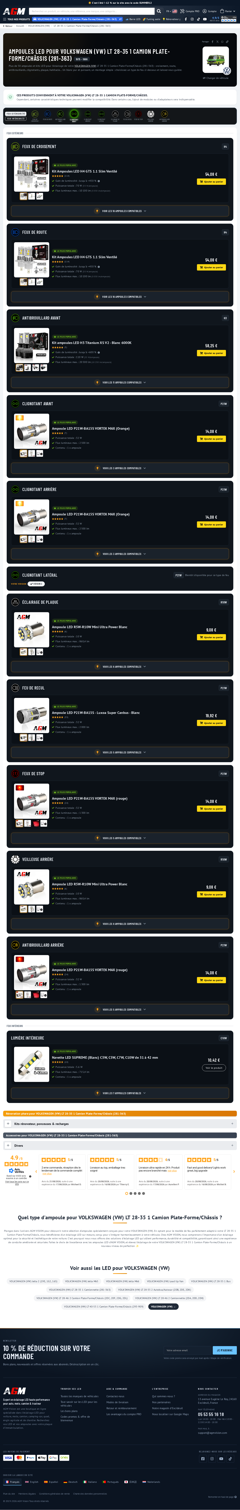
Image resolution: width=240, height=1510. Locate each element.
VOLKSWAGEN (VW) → (163, 1306)
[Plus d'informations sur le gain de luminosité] (99, 181)
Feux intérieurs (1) (15, 118)
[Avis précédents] (36, 1171)
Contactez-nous (115, 1396)
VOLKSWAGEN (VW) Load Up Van (165, 1281)
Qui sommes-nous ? (163, 1396)
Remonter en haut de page (221, 1496)
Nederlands (153, 1481)
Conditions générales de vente (54, 1493)
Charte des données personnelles (90, 1493)
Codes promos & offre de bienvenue (75, 1418)
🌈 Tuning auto (151, 19)
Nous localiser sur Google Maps (170, 1414)
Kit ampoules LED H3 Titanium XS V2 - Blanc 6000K (91, 342)
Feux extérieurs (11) (16, 113)
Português (113, 1481)
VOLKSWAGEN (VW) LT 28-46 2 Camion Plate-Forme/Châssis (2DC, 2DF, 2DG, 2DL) (82, 1298)
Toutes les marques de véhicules (79, 1396)
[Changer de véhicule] (120, 19)
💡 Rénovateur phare (174, 19)
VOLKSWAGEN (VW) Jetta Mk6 (122, 1281)
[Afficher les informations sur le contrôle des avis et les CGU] (30, 1176)
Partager (205, 41)
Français (15, 1481)
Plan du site (9, 1493)
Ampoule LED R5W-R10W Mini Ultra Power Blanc (90, 627)
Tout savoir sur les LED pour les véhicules (79, 1403)
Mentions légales (27, 1493)
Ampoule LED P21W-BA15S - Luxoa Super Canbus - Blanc (96, 712)
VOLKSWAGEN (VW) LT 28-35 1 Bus (211, 1281)
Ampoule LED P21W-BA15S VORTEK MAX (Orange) (91, 428)
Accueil (20, 25)
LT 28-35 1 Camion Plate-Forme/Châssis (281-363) (82, 25)
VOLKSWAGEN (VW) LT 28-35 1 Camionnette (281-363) (80, 1289)
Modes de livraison (117, 1402)
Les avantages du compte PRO (123, 1414)
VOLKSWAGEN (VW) (39, 25)
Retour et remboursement (121, 1408)
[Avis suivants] (234, 1171)
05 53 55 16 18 (211, 1414)
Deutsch (73, 1481)
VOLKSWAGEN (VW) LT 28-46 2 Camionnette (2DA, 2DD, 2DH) (169, 1298)
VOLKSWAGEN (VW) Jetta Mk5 (81, 1281)
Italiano (92, 1481)
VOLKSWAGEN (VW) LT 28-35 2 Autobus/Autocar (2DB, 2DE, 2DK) (154, 1289)
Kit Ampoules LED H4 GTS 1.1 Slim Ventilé (84, 171)
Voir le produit (214, 1067)
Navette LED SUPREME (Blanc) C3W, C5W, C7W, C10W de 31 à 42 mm (105, 1057)
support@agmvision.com (212, 1432)
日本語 (133, 1481)
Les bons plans (69, 1411)
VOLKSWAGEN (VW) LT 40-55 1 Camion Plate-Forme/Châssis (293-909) (103, 1306)
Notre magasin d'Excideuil (167, 1408)
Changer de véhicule (217, 78)
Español (53, 1481)
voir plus (47, 1173)
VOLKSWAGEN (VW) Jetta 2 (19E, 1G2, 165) (33, 1281)
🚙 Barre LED (133, 19)
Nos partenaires (161, 1402)
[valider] (159, 11)
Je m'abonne (225, 1350)
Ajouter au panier (213, 181)
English (34, 1481)
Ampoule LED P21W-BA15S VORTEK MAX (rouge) (90, 798)
